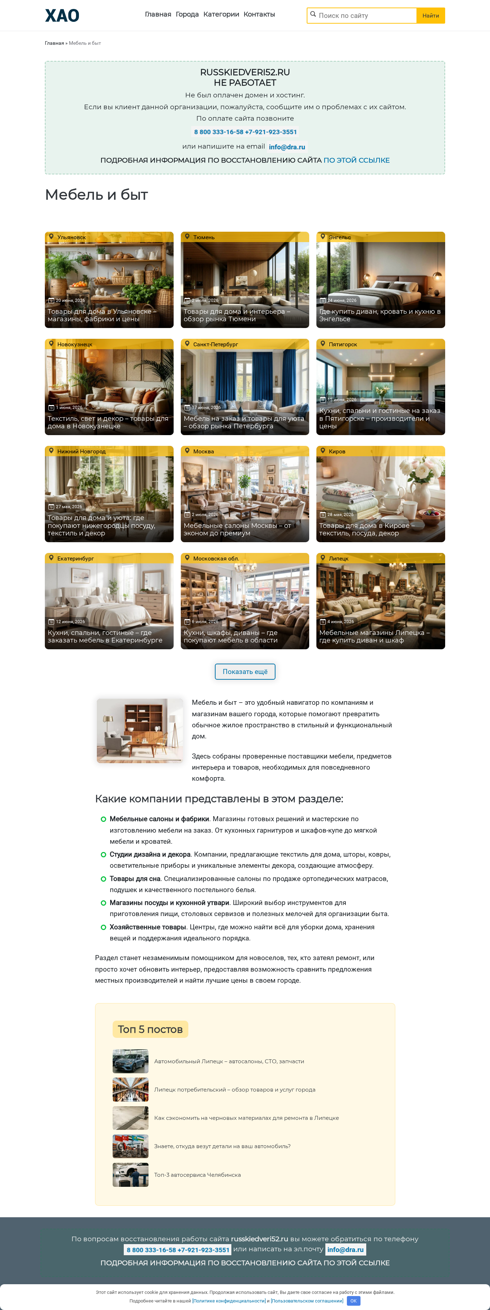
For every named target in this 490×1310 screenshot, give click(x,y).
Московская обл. (215, 558)
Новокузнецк (74, 344)
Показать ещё (245, 672)
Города (187, 14)
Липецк (338, 558)
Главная (158, 14)
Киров (336, 451)
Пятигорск (342, 344)
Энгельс (339, 237)
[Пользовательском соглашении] (307, 1301)
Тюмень (203, 237)
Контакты (259, 14)
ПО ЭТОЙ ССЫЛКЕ (357, 160)
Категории (221, 14)
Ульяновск (71, 237)
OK (353, 1301)
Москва (203, 451)
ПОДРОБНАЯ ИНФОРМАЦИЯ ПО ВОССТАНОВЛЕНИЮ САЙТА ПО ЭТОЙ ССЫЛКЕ (245, 1263)
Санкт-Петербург (215, 344)
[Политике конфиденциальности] (229, 1301)
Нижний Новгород (81, 451)
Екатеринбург (75, 558)
